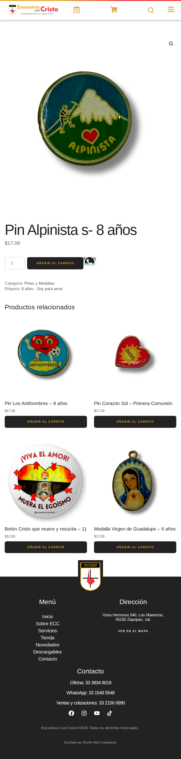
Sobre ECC (47, 623)
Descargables (47, 651)
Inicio (47, 616)
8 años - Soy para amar (42, 289)
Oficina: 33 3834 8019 (90, 682)
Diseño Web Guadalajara (99, 742)
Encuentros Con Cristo (58, 728)
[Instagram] (84, 713)
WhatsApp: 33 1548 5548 (90, 692)
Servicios (47, 630)
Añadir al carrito (55, 263)
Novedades (47, 644)
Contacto (47, 658)
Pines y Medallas (39, 283)
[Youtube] (97, 713)
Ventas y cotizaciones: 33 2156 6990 (90, 702)
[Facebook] (71, 713)
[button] (170, 741)
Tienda (47, 637)
